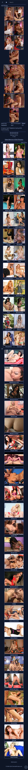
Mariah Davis (14, 552)
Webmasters (14, 762)
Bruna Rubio (14, 706)
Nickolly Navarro (14, 399)
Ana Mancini (8, 329)
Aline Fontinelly (19, 176)
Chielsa (14, 604)
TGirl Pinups (4, 5)
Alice (8, 261)
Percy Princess (14, 757)
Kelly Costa (14, 501)
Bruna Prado (14, 416)
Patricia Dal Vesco (14, 689)
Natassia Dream (19, 193)
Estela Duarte (14, 365)
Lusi (8, 193)
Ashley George (8, 210)
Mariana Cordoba (14, 433)
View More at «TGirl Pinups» (14, 139)
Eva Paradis (19, 244)
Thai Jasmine (8, 346)
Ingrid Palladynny (19, 227)
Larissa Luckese (19, 278)
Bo (8, 227)
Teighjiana (4, 125)
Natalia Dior (14, 535)
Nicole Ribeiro (14, 638)
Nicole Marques (19, 312)
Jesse (19, 261)
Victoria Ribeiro (19, 295)
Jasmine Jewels (14, 655)
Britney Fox (14, 518)
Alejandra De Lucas (14, 382)
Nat (8, 295)
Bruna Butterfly (19, 210)
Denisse (8, 244)
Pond (8, 312)
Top (14, 467)
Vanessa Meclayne (8, 278)
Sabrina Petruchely (8, 159)
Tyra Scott (19, 346)
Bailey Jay (19, 159)
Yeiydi (8, 176)
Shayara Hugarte (14, 672)
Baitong (14, 740)
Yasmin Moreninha (14, 621)
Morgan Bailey (14, 450)
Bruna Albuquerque (14, 484)
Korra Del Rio (14, 569)
